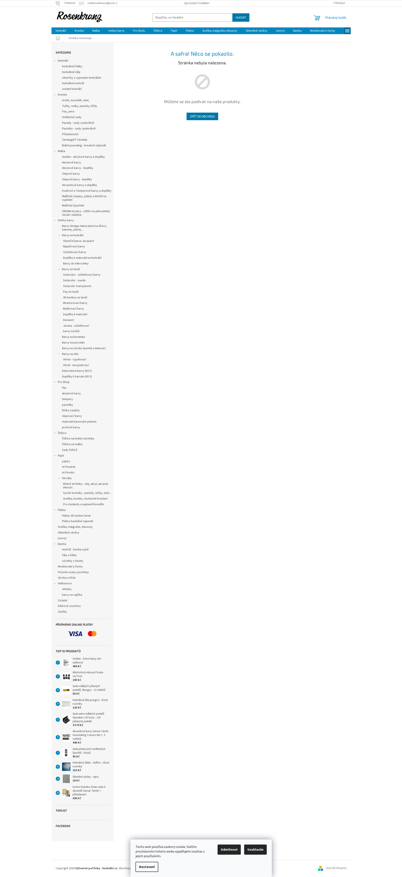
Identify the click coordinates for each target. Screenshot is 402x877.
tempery (67, 399)
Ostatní (62, 600)
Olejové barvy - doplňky (77, 179)
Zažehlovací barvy (74, 252)
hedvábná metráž (73, 83)
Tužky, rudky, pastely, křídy (79, 106)
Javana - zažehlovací (76, 326)
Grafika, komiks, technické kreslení (85, 499)
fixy (64, 388)
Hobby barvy (66, 220)
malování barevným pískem (79, 422)
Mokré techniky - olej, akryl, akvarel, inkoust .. (85, 486)
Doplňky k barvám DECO (77, 377)
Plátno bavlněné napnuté (77, 521)
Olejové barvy (71, 174)
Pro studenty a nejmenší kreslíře (83, 504)
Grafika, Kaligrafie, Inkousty (75, 527)
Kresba (62, 95)
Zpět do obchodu (202, 116)
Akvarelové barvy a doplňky (79, 185)
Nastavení (147, 867)
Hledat (241, 17)
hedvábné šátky (72, 66)
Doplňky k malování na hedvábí (82, 258)
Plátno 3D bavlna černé (76, 516)
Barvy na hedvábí (73, 235)
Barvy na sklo (70, 354)
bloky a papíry (71, 410)
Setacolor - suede (74, 280)
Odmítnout (229, 849)
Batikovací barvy (73, 309)
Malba (61, 151)
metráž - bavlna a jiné (75, 549)
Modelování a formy (70, 566)
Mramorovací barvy (75, 303)
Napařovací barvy (74, 246)
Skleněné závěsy (68, 533)
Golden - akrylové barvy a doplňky (83, 157)
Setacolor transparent (77, 286)
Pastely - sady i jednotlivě (78, 123)
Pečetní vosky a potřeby (73, 572)
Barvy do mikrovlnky (76, 263)
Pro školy (64, 382)
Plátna (62, 510)
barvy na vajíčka (72, 595)
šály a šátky (69, 555)
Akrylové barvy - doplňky (77, 168)
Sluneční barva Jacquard (78, 241)
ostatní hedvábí (72, 89)
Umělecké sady (71, 117)
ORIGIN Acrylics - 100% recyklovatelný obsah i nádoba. (86, 213)
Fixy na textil (71, 292)
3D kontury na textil (75, 297)
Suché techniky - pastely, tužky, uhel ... (87, 493)
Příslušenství (70, 134)
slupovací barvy (72, 416)
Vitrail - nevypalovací (76, 365)
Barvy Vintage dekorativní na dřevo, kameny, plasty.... (84, 228)
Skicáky (67, 478)
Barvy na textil (71, 269)
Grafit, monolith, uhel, (75, 100)
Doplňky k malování (75, 314)
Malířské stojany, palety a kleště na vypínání (84, 198)
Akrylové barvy (71, 162)
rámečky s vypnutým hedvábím (81, 78)
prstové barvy (71, 427)
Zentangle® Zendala (74, 140)
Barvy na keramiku (73, 337)
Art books (68, 472)
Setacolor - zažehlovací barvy (81, 275)
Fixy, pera (68, 111)
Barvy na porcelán (73, 343)
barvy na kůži (71, 331)
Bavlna (62, 544)
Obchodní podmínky (197, 3)
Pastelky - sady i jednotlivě (79, 129)
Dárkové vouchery (69, 606)
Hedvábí (63, 61)
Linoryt (62, 538)
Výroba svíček (67, 578)
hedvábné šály (71, 72)
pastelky (67, 405)
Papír (61, 456)
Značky (62, 612)
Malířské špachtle (73, 205)
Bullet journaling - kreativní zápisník (84, 145)
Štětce (62, 433)
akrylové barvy (71, 393)
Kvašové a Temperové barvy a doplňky (86, 191)
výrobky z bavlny (72, 561)
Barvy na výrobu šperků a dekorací (84, 348)
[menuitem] (60, 30)
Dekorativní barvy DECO (77, 371)
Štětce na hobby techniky (78, 438)
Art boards (69, 467)
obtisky (67, 589)
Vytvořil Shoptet (336, 868)
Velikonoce (65, 583)
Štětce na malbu (72, 444)
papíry (66, 461)
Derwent (68, 320)
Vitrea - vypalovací (74, 359)
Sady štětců (69, 450)
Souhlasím (255, 849)
